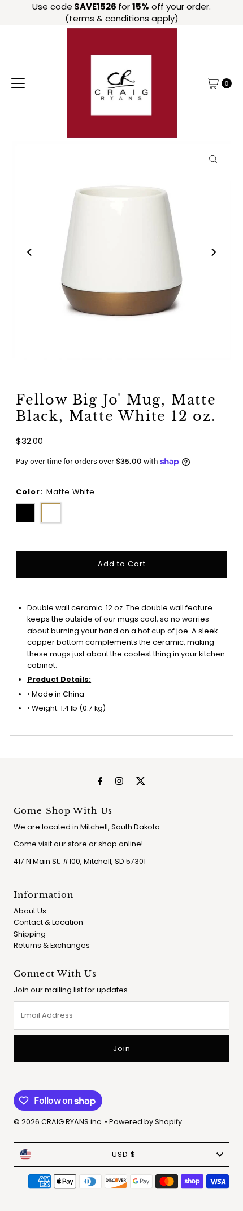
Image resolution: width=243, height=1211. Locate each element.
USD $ (124, 1154)
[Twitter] (140, 781)
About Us (30, 911)
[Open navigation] (18, 83)
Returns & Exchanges (52, 945)
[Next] (213, 251)
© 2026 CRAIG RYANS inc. (59, 1121)
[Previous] (30, 251)
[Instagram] (119, 781)
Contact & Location (48, 922)
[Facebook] (100, 781)
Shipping (30, 934)
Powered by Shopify (145, 1121)
